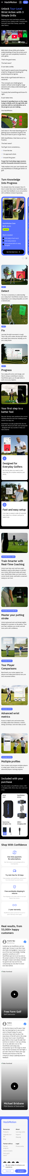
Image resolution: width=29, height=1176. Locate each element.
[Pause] (24, 321)
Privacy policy (20, 1146)
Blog (4, 1139)
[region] (14, 226)
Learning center (20, 1132)
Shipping (18, 1137)
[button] (14, 994)
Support (18, 1134)
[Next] (26, 258)
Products (6, 1132)
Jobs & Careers (7, 1151)
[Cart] (20, 2)
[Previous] (23, 258)
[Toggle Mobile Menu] (2, 2)
